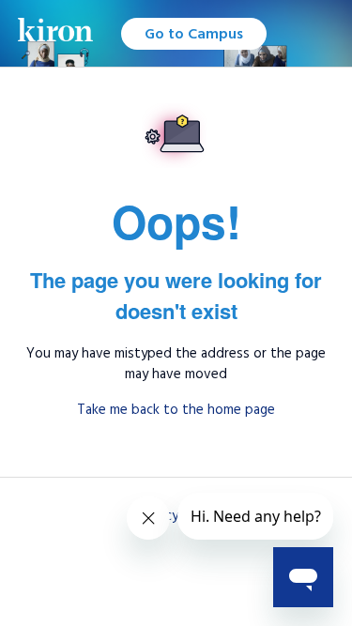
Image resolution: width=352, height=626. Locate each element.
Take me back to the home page (176, 410)
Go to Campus (194, 33)
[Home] (55, 33)
